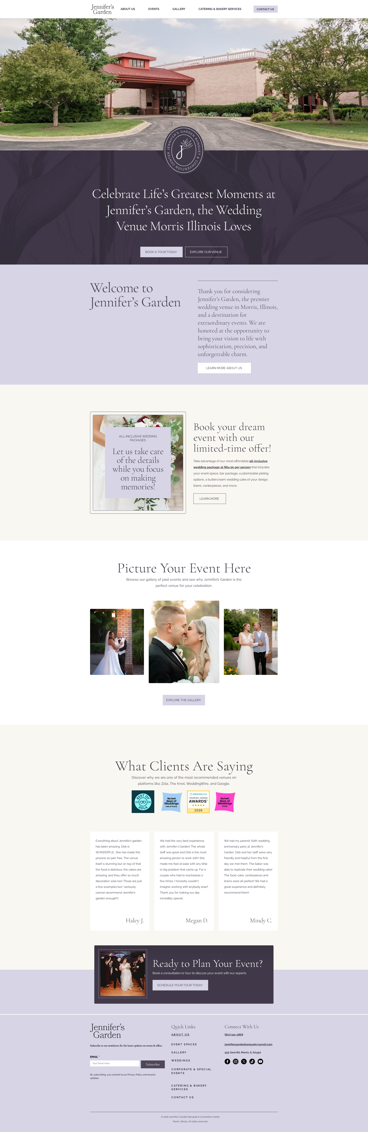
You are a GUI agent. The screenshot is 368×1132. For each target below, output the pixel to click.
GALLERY (179, 1052)
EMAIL (95, 1056)
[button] (154, 9)
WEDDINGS (180, 1060)
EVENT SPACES (184, 1044)
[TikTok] (252, 1061)
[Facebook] (227, 1061)
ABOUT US (180, 1034)
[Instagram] (235, 1061)
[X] (244, 1061)
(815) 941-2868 (234, 1034)
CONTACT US (182, 1097)
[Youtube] (260, 1061)
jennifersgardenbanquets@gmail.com (248, 1044)
